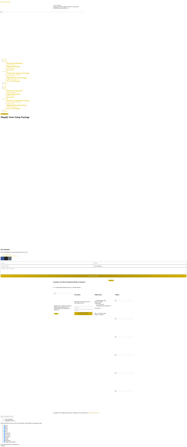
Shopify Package (10, 76)
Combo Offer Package (11, 79)
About (5, 60)
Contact (5, 84)
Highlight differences (10, 420)
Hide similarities (9, 419)
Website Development (14, 63)
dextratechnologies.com (93, 412)
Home (5, 59)
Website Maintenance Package (13, 74)
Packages (6, 71)
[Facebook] (2, 258)
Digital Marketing (13, 66)
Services (5, 61)
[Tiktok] (10, 258)
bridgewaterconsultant (6, 1)
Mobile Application (10, 68)
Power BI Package (13, 81)
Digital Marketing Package (16, 78)
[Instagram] (6, 258)
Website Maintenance (11, 65)
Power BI (9, 70)
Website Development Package (17, 73)
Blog (5, 82)
